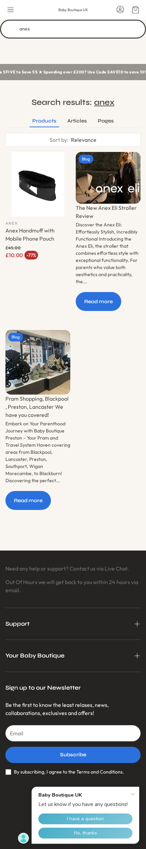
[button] (10, 10)
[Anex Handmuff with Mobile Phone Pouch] (37, 184)
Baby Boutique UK (73, 9)
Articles (77, 121)
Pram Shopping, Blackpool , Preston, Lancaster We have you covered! (37, 406)
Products (44, 121)
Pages (106, 121)
